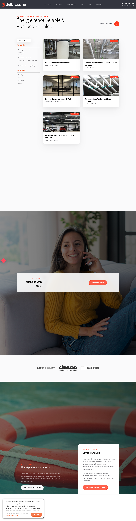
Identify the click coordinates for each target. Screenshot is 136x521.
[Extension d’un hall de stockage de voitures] (61, 128)
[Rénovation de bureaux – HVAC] (61, 91)
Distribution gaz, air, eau (24, 58)
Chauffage (21, 75)
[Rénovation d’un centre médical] (61, 55)
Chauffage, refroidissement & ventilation (26, 51)
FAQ (90, 4)
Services (59, 4)
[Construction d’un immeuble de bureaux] (101, 91)
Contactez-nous (97, 283)
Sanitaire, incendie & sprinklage (27, 66)
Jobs (82, 4)
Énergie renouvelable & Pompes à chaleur (27, 62)
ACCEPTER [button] (36, 514)
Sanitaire (20, 83)
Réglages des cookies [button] (12, 515)
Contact (99, 4)
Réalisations (71, 4)
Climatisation (21, 55)
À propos (48, 4)
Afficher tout (24, 40)
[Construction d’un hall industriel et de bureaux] (101, 55)
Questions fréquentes (32, 488)
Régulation (21, 80)
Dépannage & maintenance (95, 487)
